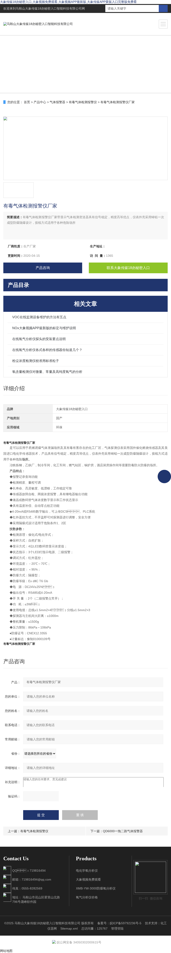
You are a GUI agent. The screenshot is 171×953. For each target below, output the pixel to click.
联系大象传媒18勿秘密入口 (128, 268)
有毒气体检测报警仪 (83, 102)
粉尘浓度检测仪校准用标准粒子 (35, 361)
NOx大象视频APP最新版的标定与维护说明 (44, 328)
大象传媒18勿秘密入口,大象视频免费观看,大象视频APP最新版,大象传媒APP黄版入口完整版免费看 (68, 2)
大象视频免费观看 (88, 879)
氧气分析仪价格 (87, 897)
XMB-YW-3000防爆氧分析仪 (96, 888)
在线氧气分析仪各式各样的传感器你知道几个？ (47, 350)
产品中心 (40, 102)
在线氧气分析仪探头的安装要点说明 (39, 339)
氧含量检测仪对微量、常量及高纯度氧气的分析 (47, 372)
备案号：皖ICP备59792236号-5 (119, 923)
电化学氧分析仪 (87, 870)
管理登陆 (117, 928)
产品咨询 (43, 268)
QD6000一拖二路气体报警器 (123, 831)
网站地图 (6, 951)
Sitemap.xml (69, 928)
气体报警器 (57, 102)
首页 (27, 102)
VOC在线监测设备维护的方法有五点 (39, 317)
